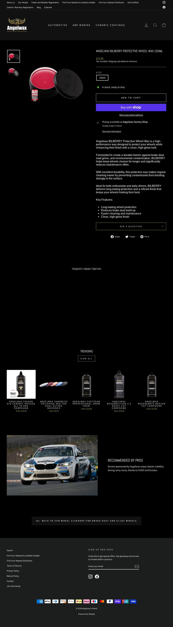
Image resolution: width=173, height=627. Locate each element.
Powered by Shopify (86, 614)
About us (11, 2)
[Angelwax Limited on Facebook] (97, 577)
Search (10, 550)
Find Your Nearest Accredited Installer (78, 2)
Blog (39, 7)
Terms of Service (14, 565)
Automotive (58, 25)
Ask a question (131, 226)
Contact (10, 581)
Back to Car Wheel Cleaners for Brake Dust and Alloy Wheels (89, 520)
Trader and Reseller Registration (45, 2)
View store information (111, 131)
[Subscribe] (137, 566)
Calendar (48, 7)
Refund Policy (13, 576)
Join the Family (13, 586)
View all (86, 358)
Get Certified (133, 2)
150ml (102, 77)
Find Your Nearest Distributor (111, 2)
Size (99, 72)
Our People (23, 2)
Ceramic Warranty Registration (20, 7)
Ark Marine (82, 25)
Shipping (112, 61)
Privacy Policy (13, 570)
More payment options (131, 115)
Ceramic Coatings (110, 25)
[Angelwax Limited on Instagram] (90, 577)
